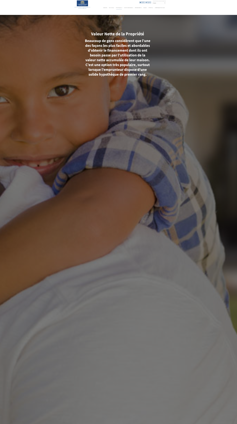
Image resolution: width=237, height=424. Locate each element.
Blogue (145, 7)
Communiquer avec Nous (160, 7)
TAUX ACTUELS (111, 7)
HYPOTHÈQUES (119, 7)
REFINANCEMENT (138, 7)
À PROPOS (150, 7)
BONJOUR (105, 7)
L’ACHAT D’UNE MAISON (128, 7)
